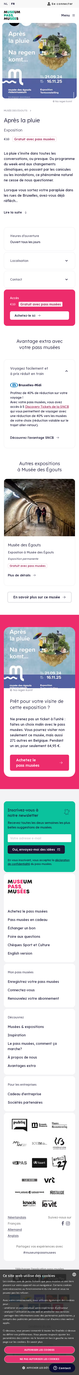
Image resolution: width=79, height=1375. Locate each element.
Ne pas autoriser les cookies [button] (39, 1359)
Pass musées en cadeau (27, 919)
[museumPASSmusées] (12, 15)
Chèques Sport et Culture (29, 945)
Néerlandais (17, 1217)
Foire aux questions (24, 936)
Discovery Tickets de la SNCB (47, 407)
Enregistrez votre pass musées (33, 981)
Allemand (15, 1229)
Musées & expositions (26, 1027)
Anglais (13, 1236)
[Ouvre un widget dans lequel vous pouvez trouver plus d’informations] (62, 1368)
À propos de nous (22, 1057)
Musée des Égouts (15, 110)
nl (6, 4)
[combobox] (74, 1274)
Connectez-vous (21, 990)
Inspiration (17, 1035)
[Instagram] (68, 1223)
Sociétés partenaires (25, 1102)
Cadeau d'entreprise (24, 1094)
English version (20, 953)
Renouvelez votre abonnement (33, 998)
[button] (39, 1368)
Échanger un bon (21, 928)
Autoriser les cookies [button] (39, 1349)
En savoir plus (35, 1341)
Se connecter (62, 4)
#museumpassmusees (39, 1252)
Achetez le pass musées (28, 911)
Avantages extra (22, 1065)
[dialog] (39, 1322)
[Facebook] (62, 1223)
